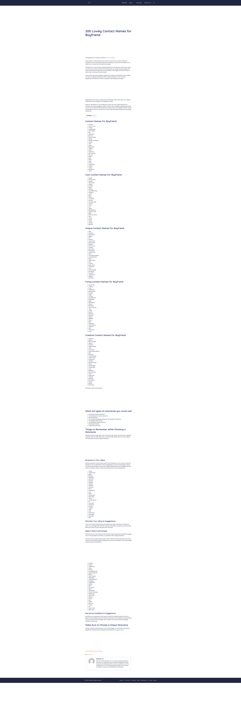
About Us (122, 680)
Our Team (139, 2)
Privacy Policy (144, 680)
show (94, 115)
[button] (154, 2)
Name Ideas (89, 654)
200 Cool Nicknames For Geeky (93, 651)
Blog (130, 2)
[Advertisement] (108, 20)
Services (124, 2)
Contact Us (147, 2)
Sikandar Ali (100, 659)
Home (155, 680)
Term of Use (127, 680)
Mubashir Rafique (110, 57)
